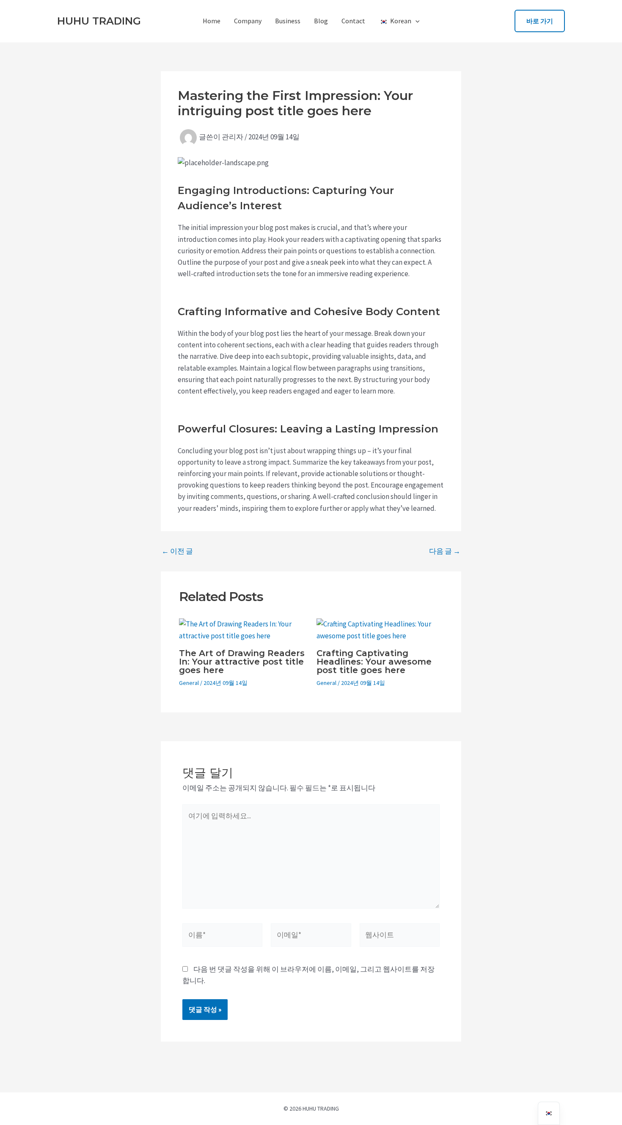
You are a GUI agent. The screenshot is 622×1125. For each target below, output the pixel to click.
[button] (415, 20)
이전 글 (177, 551)
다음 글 (444, 551)
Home (211, 20)
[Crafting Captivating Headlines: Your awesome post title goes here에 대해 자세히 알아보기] (380, 629)
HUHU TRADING (99, 21)
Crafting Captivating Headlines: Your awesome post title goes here (374, 661)
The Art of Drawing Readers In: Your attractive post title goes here (242, 661)
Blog (321, 20)
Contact (353, 20)
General (189, 683)
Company (247, 20)
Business (287, 20)
